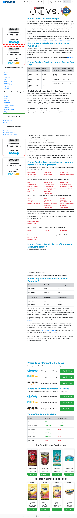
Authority (6, 86)
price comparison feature (49, 330)
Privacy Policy (33, 516)
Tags (51, 2)
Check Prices (67, 371)
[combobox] (67, 1)
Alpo (5, 79)
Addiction (6, 76)
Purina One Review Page (45, 40)
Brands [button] (19, 2)
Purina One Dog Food (9, 131)
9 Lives (6, 72)
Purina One (6, 122)
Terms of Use (26, 516)
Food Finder (58, 2)
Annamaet (7, 83)
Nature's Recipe (7, 120)
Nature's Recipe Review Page (62, 40)
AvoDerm (6, 88)
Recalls (40, 2)
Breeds (26, 2)
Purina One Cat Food (9, 132)
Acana (5, 74)
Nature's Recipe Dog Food (10, 134)
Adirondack (7, 77)
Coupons (33, 2)
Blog (46, 2)
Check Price (32, 474)
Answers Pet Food (9, 85)
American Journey (9, 81)
